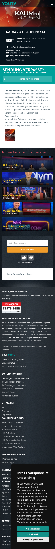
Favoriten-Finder (9, 429)
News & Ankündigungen (13, 359)
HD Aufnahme (8, 433)
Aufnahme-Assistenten (12, 422)
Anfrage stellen (9, 544)
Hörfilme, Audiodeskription (14, 440)
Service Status (8, 362)
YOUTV (9, 4)
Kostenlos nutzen (10, 395)
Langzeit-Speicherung (12, 426)
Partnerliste (7, 474)
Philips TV (6, 513)
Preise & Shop (8, 392)
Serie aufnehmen (29, 78)
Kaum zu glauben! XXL (26, 32)
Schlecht (31, 258)
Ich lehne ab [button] (33, 534)
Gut (24, 258)
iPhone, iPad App (9, 458)
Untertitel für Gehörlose (13, 436)
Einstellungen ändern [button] (33, 540)
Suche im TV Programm (12, 388)
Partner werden (9, 477)
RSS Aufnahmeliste (10, 443)
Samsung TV (7, 506)
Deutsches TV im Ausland (13, 447)
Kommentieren (27, 249)
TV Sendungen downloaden (14, 385)
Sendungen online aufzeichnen (16, 378)
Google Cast (8, 503)
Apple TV (6, 492)
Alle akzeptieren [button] (33, 529)
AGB (4, 407)
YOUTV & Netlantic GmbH (14, 366)
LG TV (4, 510)
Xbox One (6, 499)
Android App (8, 462)
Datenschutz (8, 411)
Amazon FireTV (9, 485)
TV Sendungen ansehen (13, 381)
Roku (4, 496)
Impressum (7, 414)
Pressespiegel (8, 529)
